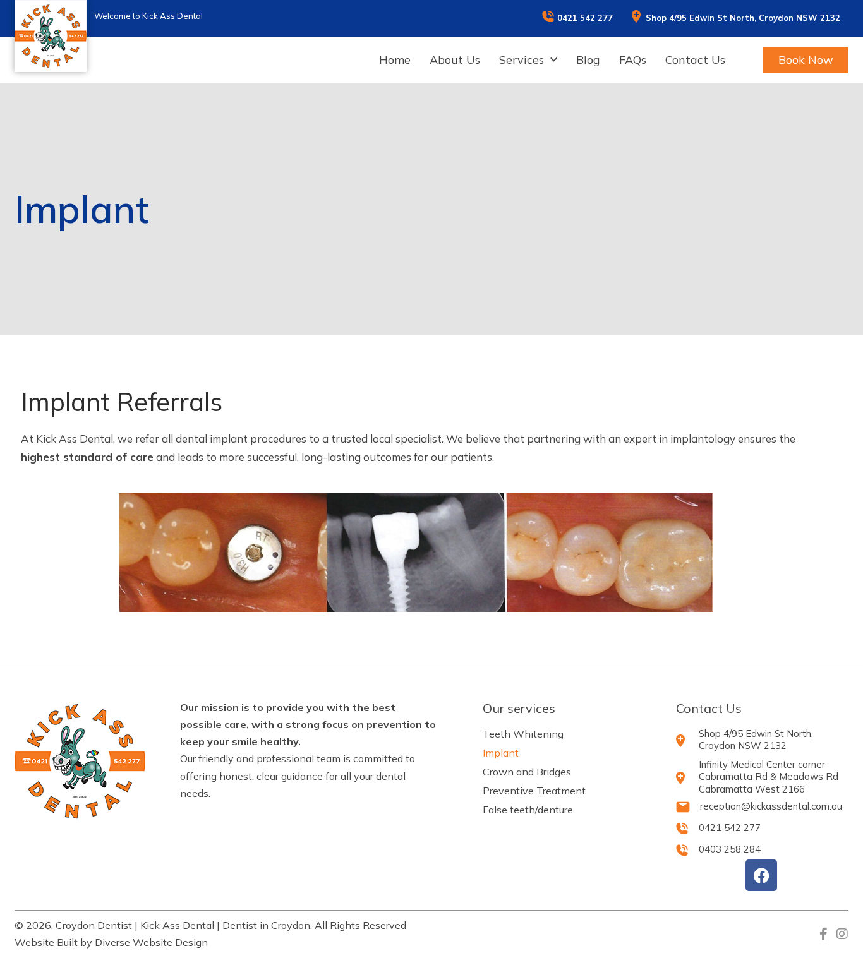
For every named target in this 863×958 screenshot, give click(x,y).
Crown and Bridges (527, 771)
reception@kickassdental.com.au (771, 806)
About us (455, 60)
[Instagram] (842, 934)
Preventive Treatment (534, 790)
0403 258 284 (730, 849)
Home (395, 60)
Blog (588, 60)
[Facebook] (761, 875)
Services (521, 60)
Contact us (695, 60)
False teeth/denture (528, 809)
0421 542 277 (585, 18)
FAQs (632, 60)
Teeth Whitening (523, 733)
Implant (501, 752)
